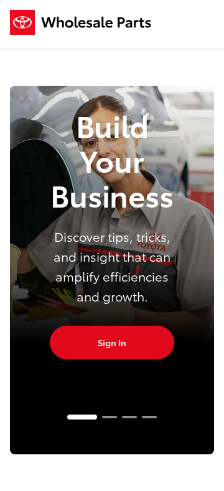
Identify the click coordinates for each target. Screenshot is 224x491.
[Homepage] (80, 24)
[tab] (82, 417)
